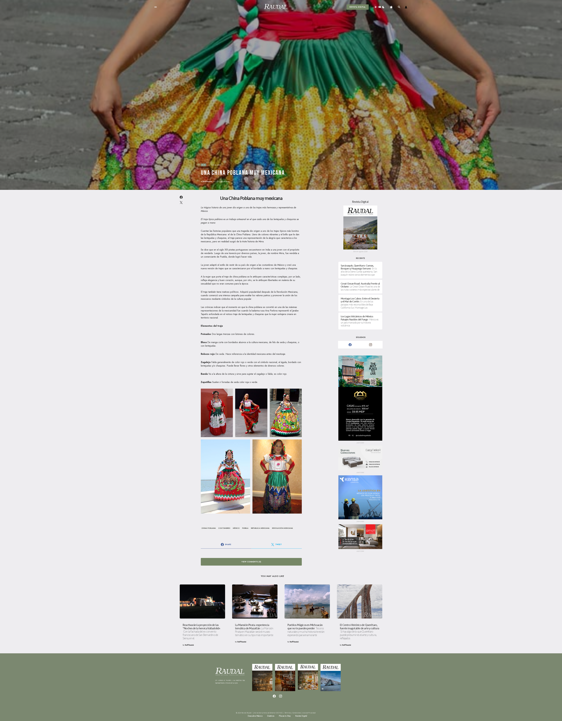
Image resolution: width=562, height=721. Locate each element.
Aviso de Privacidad (309, 713)
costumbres (224, 528)
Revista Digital (357, 7)
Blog (203, 165)
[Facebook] (350, 344)
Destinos (270, 716)
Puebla (245, 528)
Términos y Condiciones (293, 713)
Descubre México (255, 716)
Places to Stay (285, 716)
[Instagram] (370, 344)
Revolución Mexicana (282, 528)
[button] (156, 7)
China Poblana (209, 528)
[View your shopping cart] (391, 7)
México (236, 528)
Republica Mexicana (260, 528)
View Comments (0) (251, 561)
